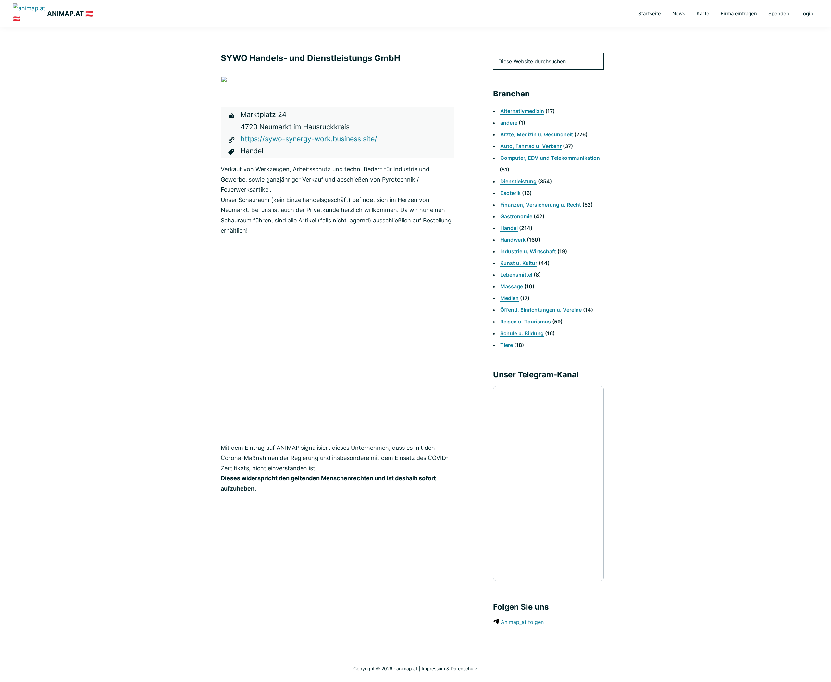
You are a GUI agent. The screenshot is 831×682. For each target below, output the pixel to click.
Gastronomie (516, 216)
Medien (509, 298)
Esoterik (510, 193)
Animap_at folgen (521, 622)
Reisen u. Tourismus (525, 321)
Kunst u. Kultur (518, 263)
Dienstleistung (518, 181)
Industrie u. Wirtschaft (528, 251)
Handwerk (513, 239)
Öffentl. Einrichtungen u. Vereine (541, 310)
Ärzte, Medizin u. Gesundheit (536, 134)
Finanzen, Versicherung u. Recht (540, 204)
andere (508, 123)
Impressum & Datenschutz (450, 668)
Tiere (506, 345)
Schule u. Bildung (522, 333)
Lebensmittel (516, 275)
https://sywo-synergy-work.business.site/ (309, 138)
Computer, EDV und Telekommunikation (550, 158)
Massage (511, 286)
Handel (509, 228)
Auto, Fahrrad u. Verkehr (531, 146)
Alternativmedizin (522, 111)
